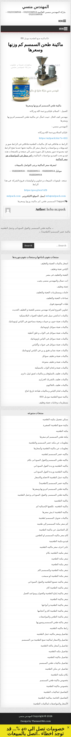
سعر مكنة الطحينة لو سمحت (55, 576)
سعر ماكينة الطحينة (59, 599)
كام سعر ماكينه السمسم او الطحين (52, 535)
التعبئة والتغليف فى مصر (57, 275)
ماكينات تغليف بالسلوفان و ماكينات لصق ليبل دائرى (44, 373)
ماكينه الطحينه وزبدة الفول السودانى (51, 471)
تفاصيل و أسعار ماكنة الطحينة (54, 645)
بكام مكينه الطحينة (59, 674)
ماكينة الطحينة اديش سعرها (55, 512)
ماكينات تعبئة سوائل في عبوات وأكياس (50, 344)
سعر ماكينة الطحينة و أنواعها (55, 605)
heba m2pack (56, 209)
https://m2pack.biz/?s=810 (53, 138)
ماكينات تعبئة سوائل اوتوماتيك (54, 327)
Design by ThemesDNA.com (36, 721)
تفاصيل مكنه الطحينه (58, 651)
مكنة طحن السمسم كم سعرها (54, 437)
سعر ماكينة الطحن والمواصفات (53, 616)
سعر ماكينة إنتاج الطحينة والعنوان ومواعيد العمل (45, 593)
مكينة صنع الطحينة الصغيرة (55, 425)
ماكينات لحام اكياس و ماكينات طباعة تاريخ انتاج (46, 391)
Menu (60, 21)
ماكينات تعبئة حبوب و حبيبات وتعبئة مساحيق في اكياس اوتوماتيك (38, 321)
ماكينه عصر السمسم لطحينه (55, 454)
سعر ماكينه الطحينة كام (57, 587)
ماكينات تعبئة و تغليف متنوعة (55, 362)
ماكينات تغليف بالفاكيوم (57, 385)
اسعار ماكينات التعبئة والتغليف (54, 263)
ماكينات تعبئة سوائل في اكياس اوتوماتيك (49, 338)
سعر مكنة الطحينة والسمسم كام (53, 570)
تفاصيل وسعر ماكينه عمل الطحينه (52, 634)
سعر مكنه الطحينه (59, 558)
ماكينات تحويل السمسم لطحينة (53, 518)
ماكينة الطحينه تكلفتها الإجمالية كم (52, 506)
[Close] (68, 727)
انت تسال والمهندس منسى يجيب (52, 280)
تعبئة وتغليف (62, 286)
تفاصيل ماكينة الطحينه (57, 657)
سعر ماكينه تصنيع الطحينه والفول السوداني (48, 582)
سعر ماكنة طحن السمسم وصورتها (52, 622)
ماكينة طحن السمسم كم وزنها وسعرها (35, 46)
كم (39, 201)
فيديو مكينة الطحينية (58, 541)
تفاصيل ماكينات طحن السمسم (53, 663)
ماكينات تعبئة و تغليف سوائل (55, 356)
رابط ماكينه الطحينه (59, 628)
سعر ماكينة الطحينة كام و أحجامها (52, 611)
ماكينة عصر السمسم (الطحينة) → (54, 231)
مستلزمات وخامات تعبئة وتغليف (53, 402)
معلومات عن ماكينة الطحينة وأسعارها (51, 448)
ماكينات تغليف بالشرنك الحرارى (53, 379)
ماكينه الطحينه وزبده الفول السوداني (51, 466)
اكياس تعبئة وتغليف (59, 269)
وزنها (28, 201)
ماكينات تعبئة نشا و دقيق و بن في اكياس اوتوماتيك (45, 350)
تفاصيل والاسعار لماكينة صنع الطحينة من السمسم (45, 640)
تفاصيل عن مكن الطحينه (56, 669)
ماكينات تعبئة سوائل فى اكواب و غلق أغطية (48, 333)
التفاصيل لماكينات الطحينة (56, 692)
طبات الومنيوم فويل (58, 304)
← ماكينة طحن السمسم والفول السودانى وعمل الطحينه (27, 228)
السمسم (51, 201)
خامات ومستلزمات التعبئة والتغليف (52, 292)
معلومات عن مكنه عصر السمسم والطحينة (48, 442)
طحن (44, 201)
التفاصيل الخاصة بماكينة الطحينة (53, 698)
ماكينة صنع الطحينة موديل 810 (33, 38)
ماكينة (34, 201)
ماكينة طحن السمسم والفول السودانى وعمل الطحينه (43, 495)
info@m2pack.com (55, 196)
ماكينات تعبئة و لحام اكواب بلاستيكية (51, 367)
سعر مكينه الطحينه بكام (57, 553)
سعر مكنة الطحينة (59, 564)
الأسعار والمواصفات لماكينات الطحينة (50, 703)
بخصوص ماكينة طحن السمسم (54, 680)
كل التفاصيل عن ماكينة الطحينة (53, 529)
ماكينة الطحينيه (61, 500)
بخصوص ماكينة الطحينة (57, 686)
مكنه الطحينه (62, 431)
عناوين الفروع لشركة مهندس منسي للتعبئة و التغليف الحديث (40, 309)
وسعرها (21, 201)
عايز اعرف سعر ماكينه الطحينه (54, 547)
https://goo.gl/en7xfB (35, 190)
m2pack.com (13, 196)
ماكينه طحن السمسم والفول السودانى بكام (47, 460)
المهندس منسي (35, 6)
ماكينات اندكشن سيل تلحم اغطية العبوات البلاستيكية (43, 315)
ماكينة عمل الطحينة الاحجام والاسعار (51, 477)
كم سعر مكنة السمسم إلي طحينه (52, 524)
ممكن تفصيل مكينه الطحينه (55, 419)
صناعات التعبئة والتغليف (57, 298)
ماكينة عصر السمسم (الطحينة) (53, 483)
